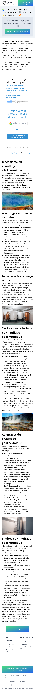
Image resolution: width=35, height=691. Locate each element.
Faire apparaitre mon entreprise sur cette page (17, 677)
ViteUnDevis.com (15, 153)
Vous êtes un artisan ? (25, 153)
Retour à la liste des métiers (18, 147)
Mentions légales (18, 681)
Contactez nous (18, 685)
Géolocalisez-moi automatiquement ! (18, 137)
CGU (12, 152)
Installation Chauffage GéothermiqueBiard (11, 648)
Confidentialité (17, 152)
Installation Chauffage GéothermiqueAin (25, 645)
